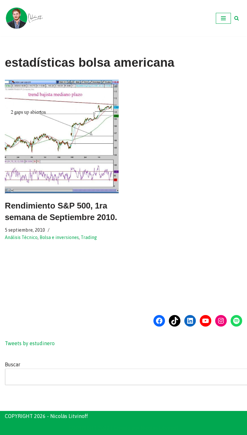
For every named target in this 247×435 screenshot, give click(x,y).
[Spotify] (236, 321)
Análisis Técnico (21, 237)
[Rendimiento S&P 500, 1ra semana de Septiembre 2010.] (62, 136)
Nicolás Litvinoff (159, 428)
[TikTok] (174, 321)
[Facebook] (159, 321)
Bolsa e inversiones (59, 237)
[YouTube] (205, 321)
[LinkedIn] (190, 321)
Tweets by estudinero (30, 343)
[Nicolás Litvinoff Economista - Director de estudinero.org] (24, 18)
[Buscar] (236, 18)
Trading (89, 237)
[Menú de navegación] (223, 18)
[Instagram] (221, 321)
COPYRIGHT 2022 (89, 428)
